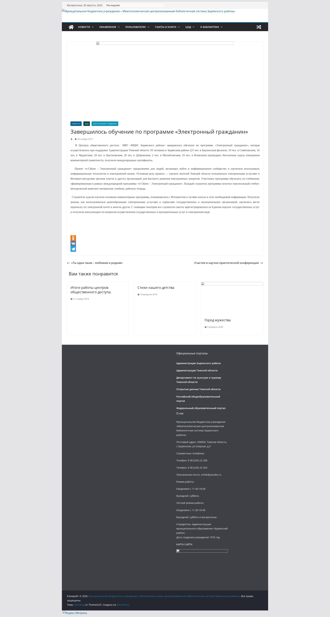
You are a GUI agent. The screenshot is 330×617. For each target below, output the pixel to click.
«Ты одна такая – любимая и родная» (97, 263)
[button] (92, 27)
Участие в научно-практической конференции (226, 263)
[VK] (165, 243)
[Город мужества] (232, 284)
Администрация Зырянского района (198, 363)
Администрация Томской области (197, 370)
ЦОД (188, 27)
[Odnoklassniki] (165, 238)
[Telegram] (165, 249)
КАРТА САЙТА (184, 544)
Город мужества (218, 320)
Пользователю (135, 27)
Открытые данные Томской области (198, 389)
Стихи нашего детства (156, 287)
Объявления (107, 27)
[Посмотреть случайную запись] (259, 27)
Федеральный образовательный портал (201, 408)
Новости (84, 27)
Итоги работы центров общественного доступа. (90, 289)
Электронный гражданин (105, 123)
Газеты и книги (165, 27)
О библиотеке (209, 27)
